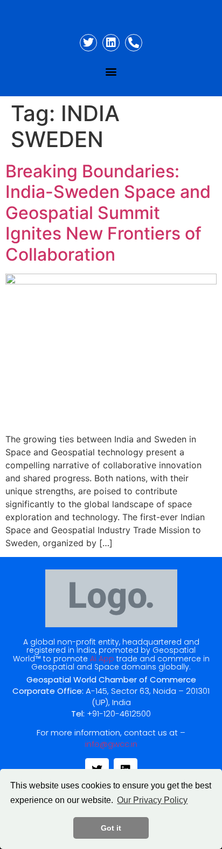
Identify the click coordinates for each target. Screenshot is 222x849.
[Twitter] (88, 42)
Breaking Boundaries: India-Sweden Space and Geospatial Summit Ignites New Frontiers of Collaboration (108, 213)
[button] (111, 71)
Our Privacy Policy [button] (152, 800)
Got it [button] (111, 828)
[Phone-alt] (133, 42)
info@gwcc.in (111, 743)
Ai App (102, 658)
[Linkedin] (111, 42)
